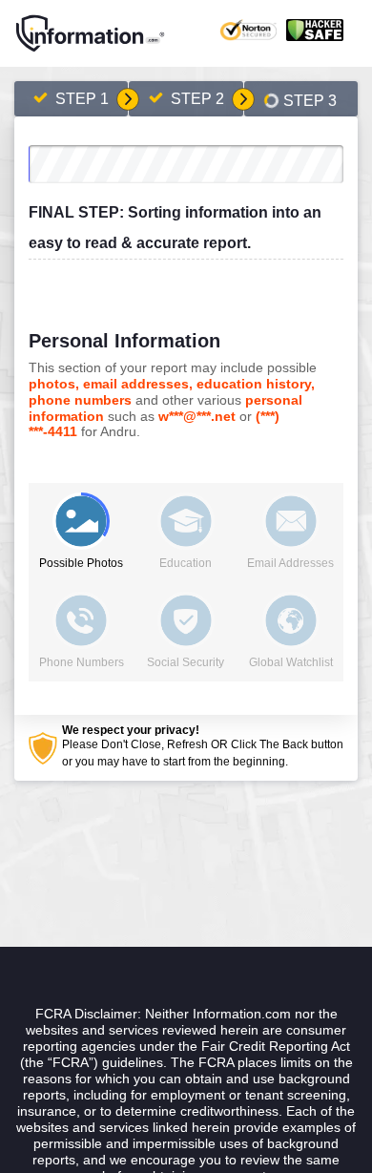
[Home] (90, 33)
